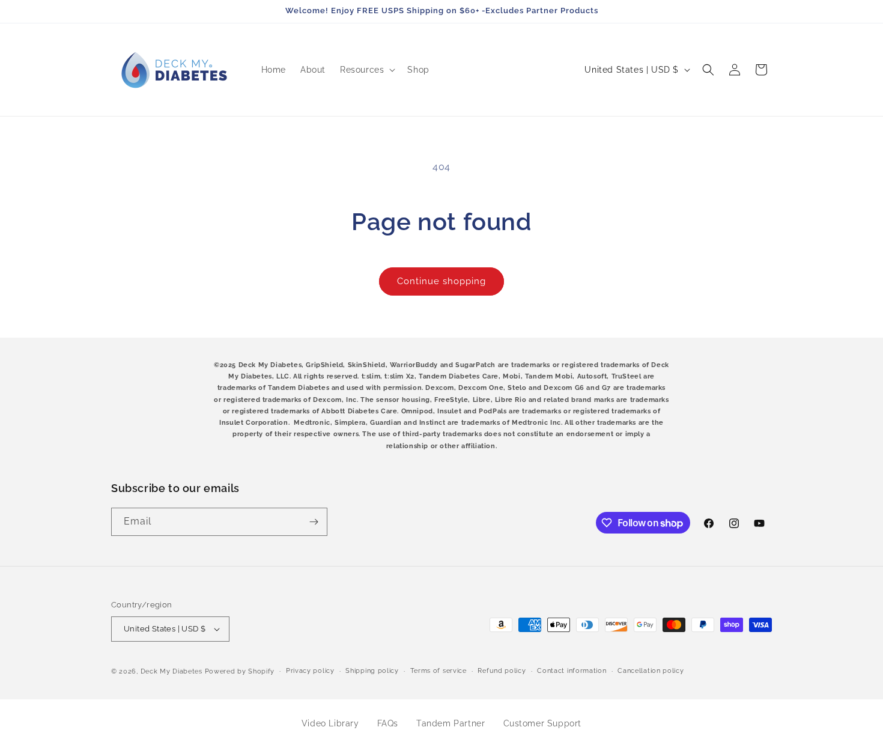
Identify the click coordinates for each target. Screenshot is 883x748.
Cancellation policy (650, 671)
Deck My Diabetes (171, 671)
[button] (366, 69)
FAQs (387, 723)
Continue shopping (441, 281)
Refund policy (502, 671)
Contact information (571, 671)
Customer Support (542, 723)
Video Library (330, 723)
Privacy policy (310, 671)
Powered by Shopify (240, 671)
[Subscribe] (313, 522)
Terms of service (438, 671)
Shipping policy (372, 671)
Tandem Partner (450, 723)
